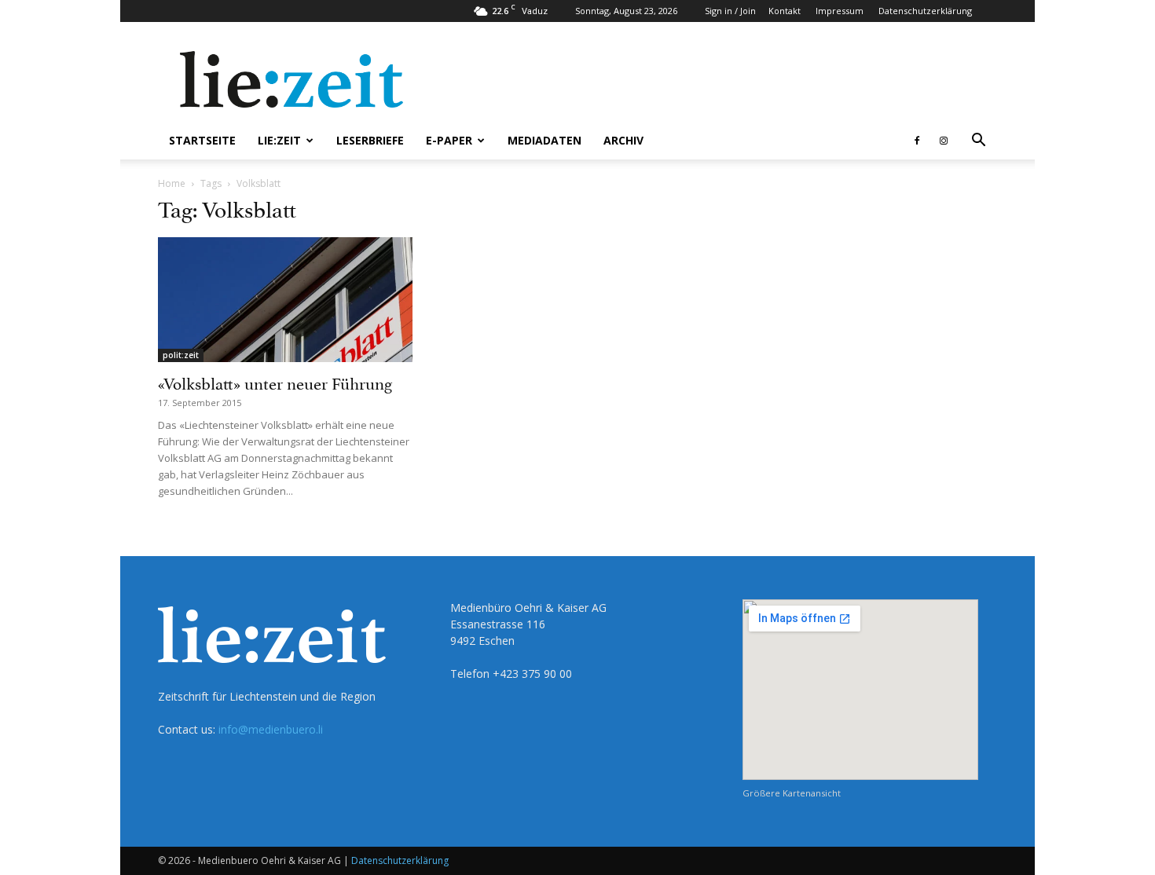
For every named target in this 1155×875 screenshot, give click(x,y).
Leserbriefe (370, 140)
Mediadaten (544, 140)
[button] (978, 141)
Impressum (840, 10)
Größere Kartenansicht (791, 793)
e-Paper (449, 140)
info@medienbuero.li (270, 729)
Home (171, 183)
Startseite (202, 140)
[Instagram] (943, 140)
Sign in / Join (730, 10)
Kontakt (784, 10)
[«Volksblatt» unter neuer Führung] (285, 299)
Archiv (623, 140)
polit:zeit (181, 355)
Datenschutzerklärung (925, 10)
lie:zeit (279, 140)
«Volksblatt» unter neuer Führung (275, 381)
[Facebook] (917, 140)
